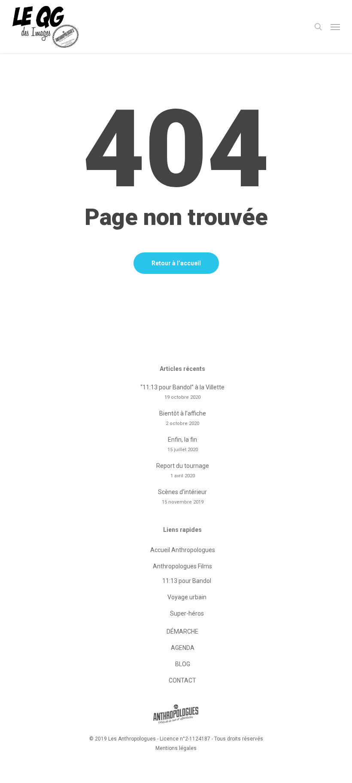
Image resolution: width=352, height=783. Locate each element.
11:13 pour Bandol (186, 580)
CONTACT (182, 680)
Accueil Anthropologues (182, 549)
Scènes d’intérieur (182, 492)
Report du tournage (182, 465)
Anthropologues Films (182, 566)
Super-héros (187, 613)
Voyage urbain (186, 597)
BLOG (182, 664)
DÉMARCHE (182, 631)
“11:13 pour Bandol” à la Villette (182, 387)
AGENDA (182, 647)
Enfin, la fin (182, 439)
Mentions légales (176, 748)
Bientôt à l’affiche (182, 413)
